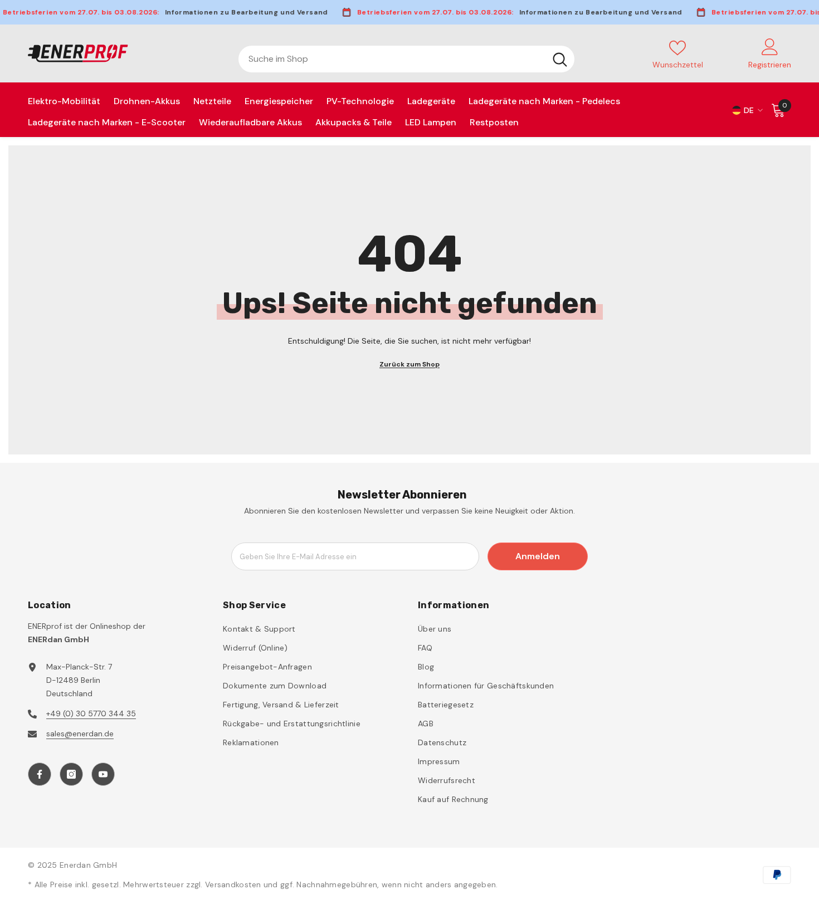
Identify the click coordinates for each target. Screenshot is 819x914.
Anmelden (537, 556)
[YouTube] (103, 774)
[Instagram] (71, 774)
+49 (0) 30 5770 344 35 (91, 713)
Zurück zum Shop (409, 364)
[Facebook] (39, 774)
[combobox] (391, 59)
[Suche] (406, 59)
